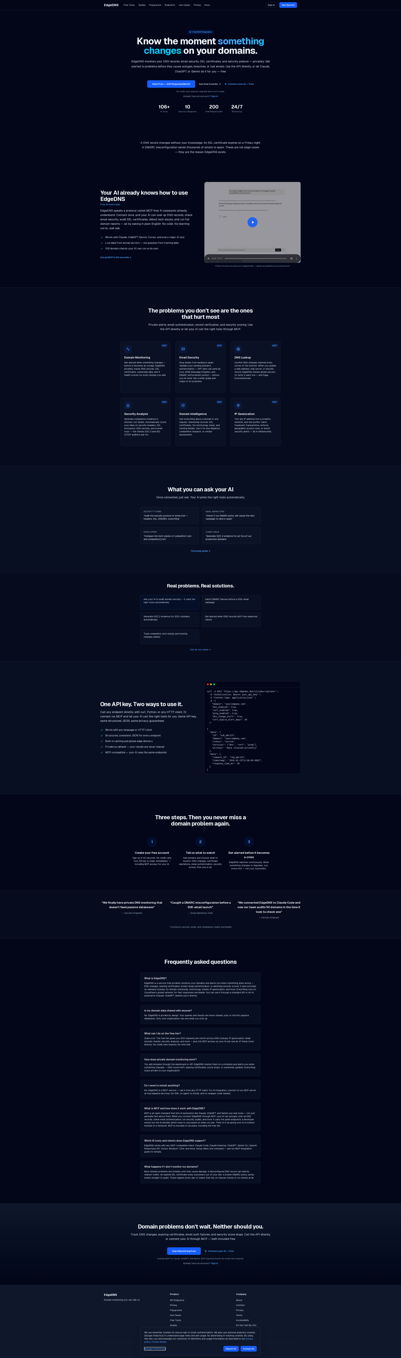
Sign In (271, 5)
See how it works (210, 84)
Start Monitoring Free (184, 1251)
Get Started (288, 5)
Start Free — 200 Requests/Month (171, 84)
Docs (207, 5)
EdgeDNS (111, 5)
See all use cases (200, 649)
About (239, 1300)
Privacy (240, 1310)
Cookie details (159, 1342)
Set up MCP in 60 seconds (115, 257)
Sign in (214, 96)
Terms (239, 1315)
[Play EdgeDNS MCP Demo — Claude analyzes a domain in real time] (252, 222)
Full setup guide (200, 551)
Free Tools (129, 5)
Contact (240, 1305)
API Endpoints (177, 1300)
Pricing (197, 5)
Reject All (231, 1348)
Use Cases (184, 5)
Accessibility (242, 1320)
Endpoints (170, 5)
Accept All (248, 1348)
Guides (142, 5)
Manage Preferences (155, 1348)
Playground (155, 5)
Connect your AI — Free (241, 84)
